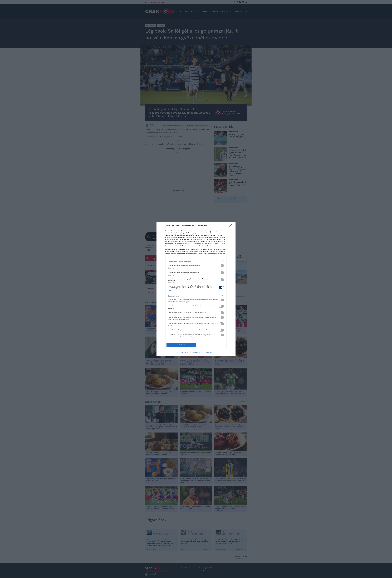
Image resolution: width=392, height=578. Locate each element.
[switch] (221, 265)
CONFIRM (181, 345)
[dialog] (196, 289)
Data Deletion (184, 352)
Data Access (196, 352)
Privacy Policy (207, 352)
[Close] (231, 226)
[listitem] (196, 261)
